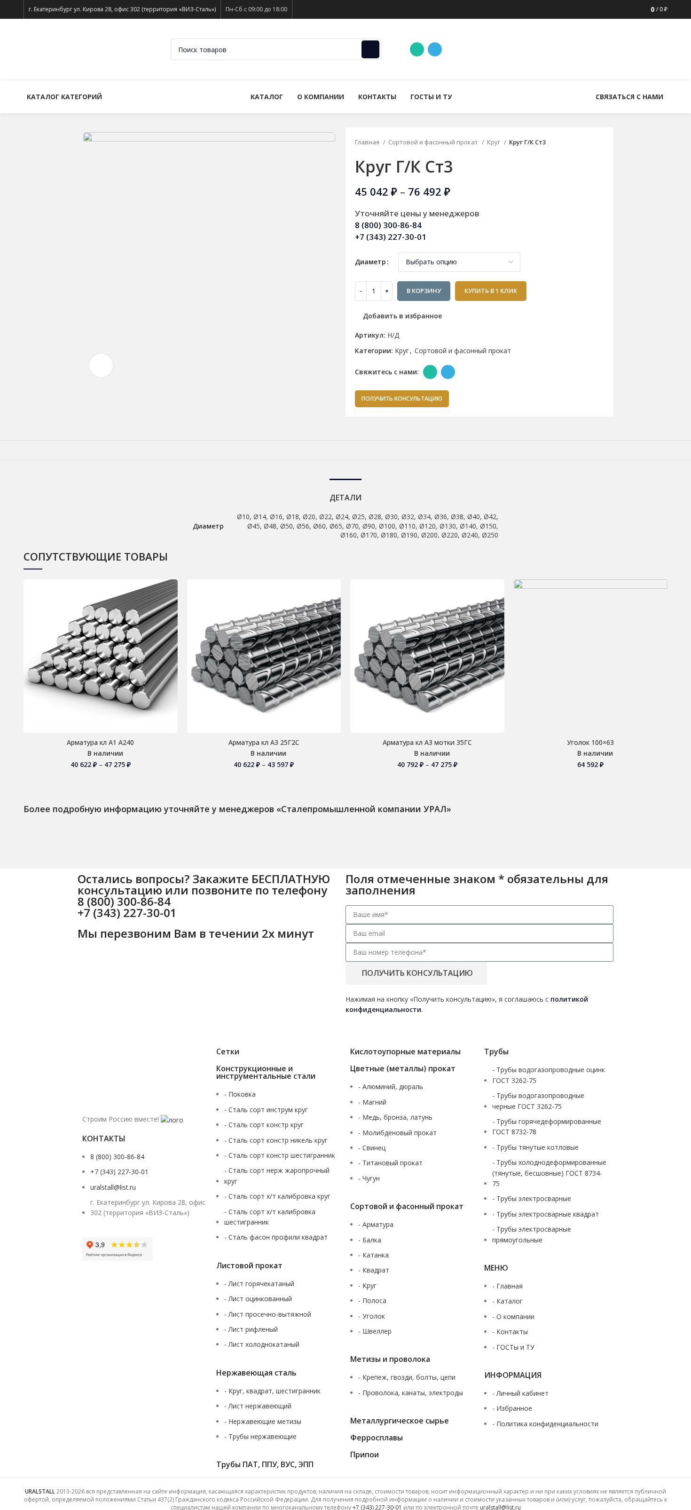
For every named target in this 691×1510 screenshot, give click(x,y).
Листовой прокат (249, 1265)
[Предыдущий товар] (584, 143)
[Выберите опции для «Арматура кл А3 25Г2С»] (334, 615)
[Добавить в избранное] (170, 594)
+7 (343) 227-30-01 (563, 49)
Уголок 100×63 (590, 742)
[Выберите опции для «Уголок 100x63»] (660, 615)
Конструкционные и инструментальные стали (265, 1072)
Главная (368, 142)
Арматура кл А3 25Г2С (263, 742)
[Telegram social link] (435, 49)
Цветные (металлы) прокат (402, 1068)
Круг (494, 142)
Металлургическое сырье (399, 1420)
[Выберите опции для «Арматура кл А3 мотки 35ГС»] (497, 615)
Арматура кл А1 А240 (100, 742)
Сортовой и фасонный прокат (433, 142)
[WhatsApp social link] (417, 49)
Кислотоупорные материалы (405, 1051)
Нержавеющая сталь (256, 1373)
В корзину (424, 290)
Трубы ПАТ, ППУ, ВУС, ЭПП (265, 1464)
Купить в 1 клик (490, 290)
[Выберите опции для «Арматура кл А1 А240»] (170, 615)
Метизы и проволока (390, 1359)
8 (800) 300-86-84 (488, 49)
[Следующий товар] (602, 143)
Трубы (496, 1051)
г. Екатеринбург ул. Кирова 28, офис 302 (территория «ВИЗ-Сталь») (122, 9)
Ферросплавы (376, 1437)
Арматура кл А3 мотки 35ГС (427, 742)
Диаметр (370, 261)
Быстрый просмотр (170, 637)
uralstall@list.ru (635, 49)
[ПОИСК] (370, 49)
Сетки (227, 1051)
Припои (364, 1454)
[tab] (345, 493)
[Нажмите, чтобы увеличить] (101, 365)
